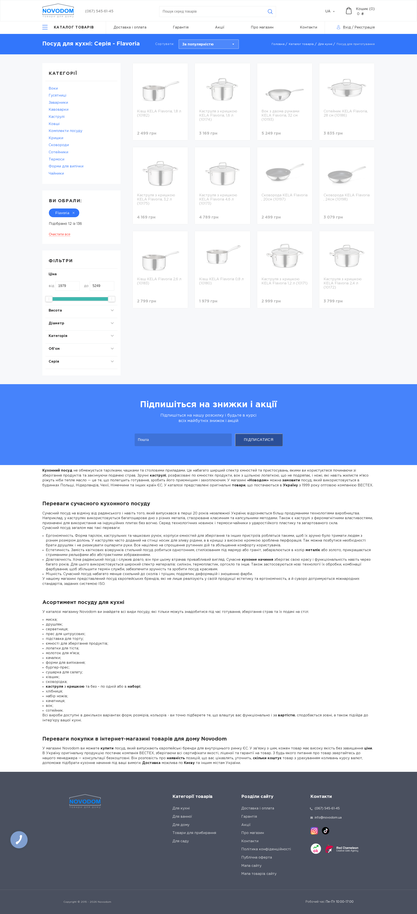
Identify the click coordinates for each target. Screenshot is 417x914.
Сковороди (59, 145)
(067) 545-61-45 (99, 11)
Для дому (180, 825)
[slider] (49, 299)
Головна (278, 44)
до (86, 286)
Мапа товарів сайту (258, 874)
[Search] (270, 11)
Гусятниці (57, 95)
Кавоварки (58, 109)
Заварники (58, 102)
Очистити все (59, 234)
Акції (219, 27)
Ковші (54, 124)
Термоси (56, 159)
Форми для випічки (66, 166)
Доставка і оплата (130, 27)
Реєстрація (364, 27)
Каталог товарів (301, 44)
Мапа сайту (251, 865)
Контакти (308, 27)
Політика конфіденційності (266, 849)
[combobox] (332, 11)
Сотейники (58, 152)
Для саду (180, 841)
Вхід (347, 27)
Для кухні (325, 44)
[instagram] (314, 831)
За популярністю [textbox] (198, 44)
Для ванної (182, 816)
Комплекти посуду (65, 131)
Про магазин (262, 27)
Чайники (56, 173)
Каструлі (57, 116)
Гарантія (181, 27)
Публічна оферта (256, 857)
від (51, 286)
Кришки (56, 138)
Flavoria (62, 213)
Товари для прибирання (194, 833)
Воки (53, 88)
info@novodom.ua (328, 817)
